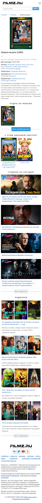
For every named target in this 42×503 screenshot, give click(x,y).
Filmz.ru (31, 469)
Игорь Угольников (7, 68)
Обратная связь (30, 497)
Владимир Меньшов (18, 71)
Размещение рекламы (21, 499)
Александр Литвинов (8, 80)
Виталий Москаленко (19, 74)
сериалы (30, 456)
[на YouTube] (23, 451)
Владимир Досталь (18, 78)
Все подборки (21, 436)
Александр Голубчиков (10, 476)
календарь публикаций (31, 458)
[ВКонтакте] (14, 451)
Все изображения (21, 129)
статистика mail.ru (8, 461)
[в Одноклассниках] (27, 451)
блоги (38, 456)
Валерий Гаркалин (14, 64)
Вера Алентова (27, 64)
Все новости (21, 291)
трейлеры (5, 456)
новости (13, 456)
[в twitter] (19, 451)
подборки (13, 458)
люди (3, 458)
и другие (17, 68)
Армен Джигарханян (20, 66)
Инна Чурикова (6, 66)
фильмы (22, 456)
